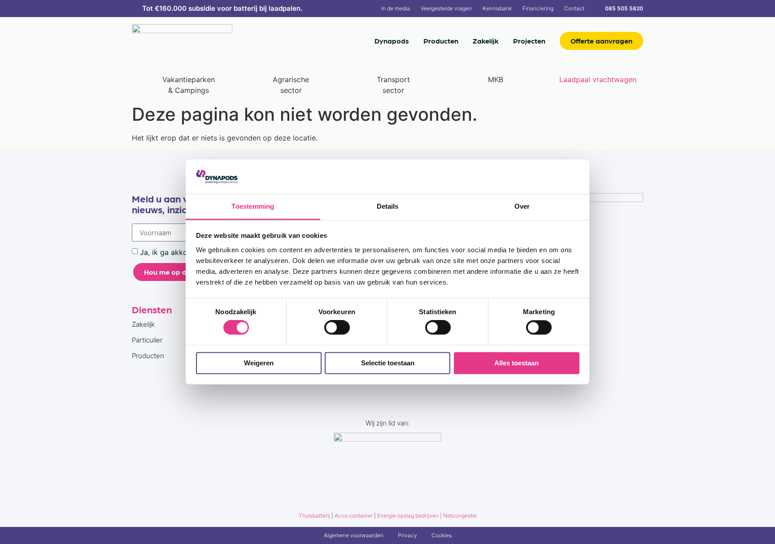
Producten (440, 40)
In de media (395, 8)
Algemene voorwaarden (353, 535)
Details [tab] (388, 206)
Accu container (354, 515)
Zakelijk (486, 40)
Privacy (407, 535)
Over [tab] (522, 206)
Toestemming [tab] (252, 206)
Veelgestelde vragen (446, 8)
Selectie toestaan (387, 363)
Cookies (441, 535)
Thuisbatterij (314, 515)
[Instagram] (632, 271)
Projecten (529, 40)
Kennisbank (497, 8)
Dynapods (391, 40)
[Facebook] (611, 271)
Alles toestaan (516, 363)
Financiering (537, 8)
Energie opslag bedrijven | (410, 515)
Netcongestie (460, 515)
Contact (574, 8)
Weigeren (259, 363)
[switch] (337, 327)
